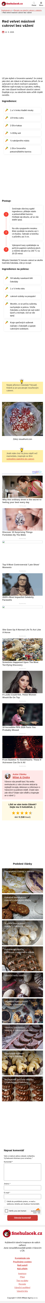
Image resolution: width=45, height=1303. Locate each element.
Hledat (34, 5)
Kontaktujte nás (22, 1258)
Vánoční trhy (22, 1291)
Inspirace (22, 1274)
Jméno (7, 1184)
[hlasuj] (13, 813)
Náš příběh (22, 1269)
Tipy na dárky (22, 1281)
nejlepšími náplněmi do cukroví (20, 459)
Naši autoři (22, 1265)
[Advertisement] (22, 55)
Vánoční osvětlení (22, 1288)
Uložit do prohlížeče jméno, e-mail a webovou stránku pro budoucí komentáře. (23, 1202)
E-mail (7, 1193)
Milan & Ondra (21, 777)
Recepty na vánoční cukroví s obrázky (28, 10)
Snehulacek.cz (6, 10)
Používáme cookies (22, 1262)
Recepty (22, 1284)
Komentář (8, 1162)
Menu (41, 5)
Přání (22, 1277)
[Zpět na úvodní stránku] (18, 3)
